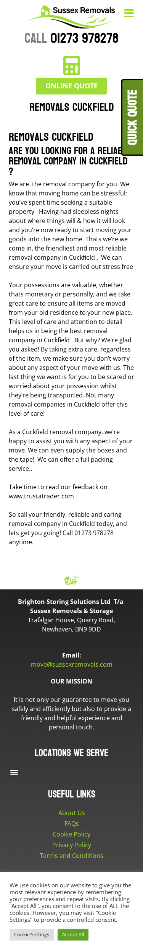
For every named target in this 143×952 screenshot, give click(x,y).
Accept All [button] (73, 934)
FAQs (71, 823)
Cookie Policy (71, 834)
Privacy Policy (71, 845)
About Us (71, 813)
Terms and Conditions (71, 855)
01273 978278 (71, 38)
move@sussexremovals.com (71, 664)
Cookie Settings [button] (31, 934)
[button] (14, 772)
